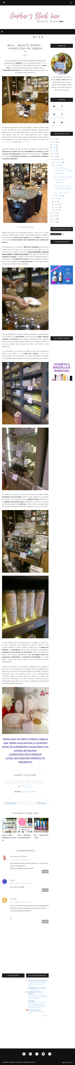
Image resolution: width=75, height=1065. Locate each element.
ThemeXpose (19, 1062)
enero (56, 210)
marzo (56, 204)
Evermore (25, 142)
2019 (54, 145)
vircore (13, 899)
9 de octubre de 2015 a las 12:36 (20, 902)
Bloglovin (54, 109)
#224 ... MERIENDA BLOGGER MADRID (24, 836)
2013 (54, 216)
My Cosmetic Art (34, 1010)
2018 (54, 148)
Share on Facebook (16, 782)
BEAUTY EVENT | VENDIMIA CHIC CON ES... (9, 837)
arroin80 (31, 1001)
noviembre (58, 162)
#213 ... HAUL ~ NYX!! (61, 193)
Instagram (54, 117)
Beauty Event (25, 792)
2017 (54, 151)
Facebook (62, 109)
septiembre (58, 196)
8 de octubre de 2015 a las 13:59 (20, 860)
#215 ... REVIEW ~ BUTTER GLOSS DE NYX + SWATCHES (63, 179)
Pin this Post (27, 786)
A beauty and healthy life (37, 980)
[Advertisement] (61, 299)
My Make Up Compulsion (37, 988)
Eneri (12, 880)
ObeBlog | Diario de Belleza (35, 992)
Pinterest (62, 117)
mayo (56, 198)
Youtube (61, 125)
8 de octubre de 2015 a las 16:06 (20, 883)
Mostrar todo (45, 1015)
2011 (54, 222)
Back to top (67, 1062)
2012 (54, 219)
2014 (54, 213)
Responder (45, 871)
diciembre (57, 159)
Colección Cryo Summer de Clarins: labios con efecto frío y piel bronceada (37, 996)
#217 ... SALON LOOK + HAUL (41, 836)
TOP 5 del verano (33, 989)
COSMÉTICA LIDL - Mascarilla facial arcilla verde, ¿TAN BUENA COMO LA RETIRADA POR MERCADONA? (37, 1005)
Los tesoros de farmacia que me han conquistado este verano (37, 983)
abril (55, 201)
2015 (54, 156)
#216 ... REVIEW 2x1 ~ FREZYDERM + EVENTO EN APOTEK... (63, 170)
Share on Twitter (37, 782)
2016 (54, 153)
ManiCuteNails (7, 142)
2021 (54, 139)
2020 (54, 142)
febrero (56, 207)
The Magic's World (18, 856)
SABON (33, 792)
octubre (57, 165)
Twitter (54, 125)
